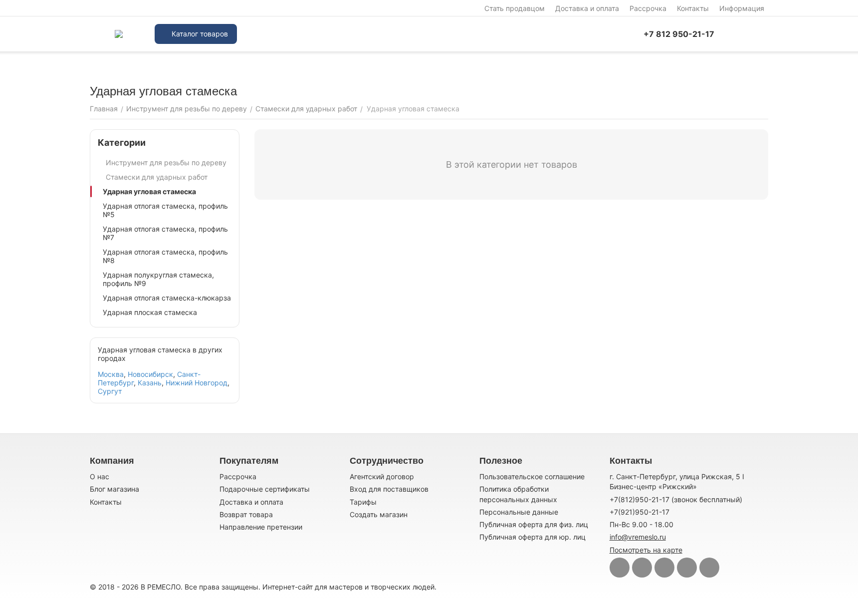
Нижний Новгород (196, 382)
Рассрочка (648, 8)
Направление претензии (260, 527)
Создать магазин (379, 514)
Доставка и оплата (587, 8)
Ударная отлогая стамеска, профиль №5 (165, 210)
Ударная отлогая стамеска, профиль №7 (165, 233)
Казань (150, 382)
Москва (111, 374)
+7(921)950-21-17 (639, 512)
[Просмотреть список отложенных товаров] (763, 34)
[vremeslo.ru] (119, 33)
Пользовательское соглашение (532, 476)
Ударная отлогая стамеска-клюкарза (167, 298)
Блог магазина (114, 489)
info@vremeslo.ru (638, 537)
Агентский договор (382, 476)
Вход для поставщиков (389, 489)
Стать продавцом (514, 8)
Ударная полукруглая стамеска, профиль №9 (158, 279)
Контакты (693, 8)
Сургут (110, 391)
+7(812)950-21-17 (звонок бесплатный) (676, 499)
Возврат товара (246, 514)
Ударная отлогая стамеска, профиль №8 (165, 256)
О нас (99, 476)
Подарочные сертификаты (264, 489)
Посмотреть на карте (646, 550)
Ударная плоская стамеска (150, 312)
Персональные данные (518, 512)
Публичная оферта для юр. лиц (532, 537)
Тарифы (363, 502)
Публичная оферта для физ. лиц (533, 524)
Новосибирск (150, 374)
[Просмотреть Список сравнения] (738, 34)
